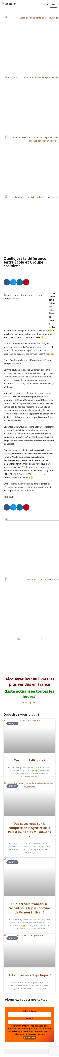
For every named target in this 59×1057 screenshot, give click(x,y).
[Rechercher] (48, 5)
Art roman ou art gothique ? (30, 975)
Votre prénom (30, 1010)
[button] (7, 282)
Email (29, 1018)
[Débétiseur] (10, 5)
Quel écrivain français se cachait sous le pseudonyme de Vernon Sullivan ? (30, 908)
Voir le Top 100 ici (29, 702)
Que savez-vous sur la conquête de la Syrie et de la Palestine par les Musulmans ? (29, 830)
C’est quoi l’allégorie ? (29, 760)
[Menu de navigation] (53, 5)
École (14, 350)
